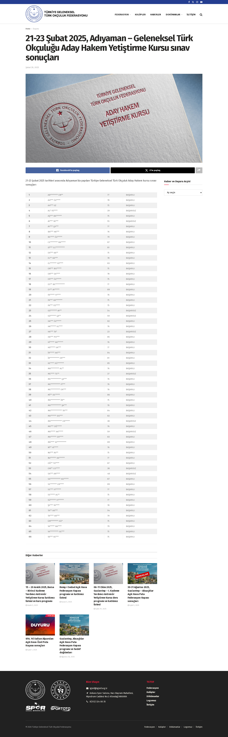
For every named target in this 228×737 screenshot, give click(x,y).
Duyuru (36, 29)
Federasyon (122, 14)
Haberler (155, 14)
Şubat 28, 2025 (32, 67)
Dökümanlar (153, 696)
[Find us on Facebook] (189, 2)
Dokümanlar (173, 14)
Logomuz (151, 700)
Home (28, 29)
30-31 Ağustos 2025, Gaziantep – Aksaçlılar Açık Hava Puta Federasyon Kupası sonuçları (141, 594)
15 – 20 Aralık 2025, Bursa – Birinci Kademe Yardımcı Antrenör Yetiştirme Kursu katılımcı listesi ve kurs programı (40, 594)
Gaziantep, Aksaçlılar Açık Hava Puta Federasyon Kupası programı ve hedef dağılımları (72, 645)
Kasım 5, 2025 (66, 602)
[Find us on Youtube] (201, 2)
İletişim (191, 14)
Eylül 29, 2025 (100, 609)
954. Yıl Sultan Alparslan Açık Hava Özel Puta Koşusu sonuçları (40, 642)
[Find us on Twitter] (193, 2)
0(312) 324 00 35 (98, 701)
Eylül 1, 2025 (32, 650)
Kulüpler (140, 14)
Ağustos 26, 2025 (67, 657)
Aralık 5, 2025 (32, 605)
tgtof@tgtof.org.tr (98, 688)
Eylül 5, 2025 (134, 605)
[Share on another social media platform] (199, 170)
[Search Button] (201, 15)
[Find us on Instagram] (197, 2)
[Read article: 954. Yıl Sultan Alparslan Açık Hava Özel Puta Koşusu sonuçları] (40, 624)
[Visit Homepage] (60, 14)
